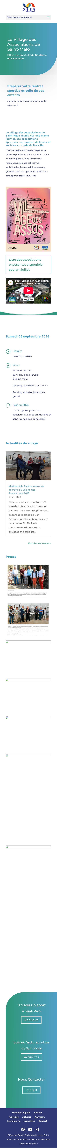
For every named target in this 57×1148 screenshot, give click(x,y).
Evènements (13, 1121)
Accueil (38, 1112)
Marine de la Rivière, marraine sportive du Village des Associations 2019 (26, 490)
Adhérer (26, 1117)
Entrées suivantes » (39, 543)
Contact (31, 1090)
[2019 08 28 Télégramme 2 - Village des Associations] (28, 634)
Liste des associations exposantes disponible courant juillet (26, 264)
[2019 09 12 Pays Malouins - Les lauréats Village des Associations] (28, 756)
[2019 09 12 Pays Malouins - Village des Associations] (28, 718)
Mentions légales (21, 1112)
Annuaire (31, 1020)
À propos (14, 1117)
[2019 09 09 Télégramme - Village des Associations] (28, 680)
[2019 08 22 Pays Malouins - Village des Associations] (28, 847)
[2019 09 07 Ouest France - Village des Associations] (28, 642)
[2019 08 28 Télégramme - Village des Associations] (28, 596)
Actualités (31, 1057)
